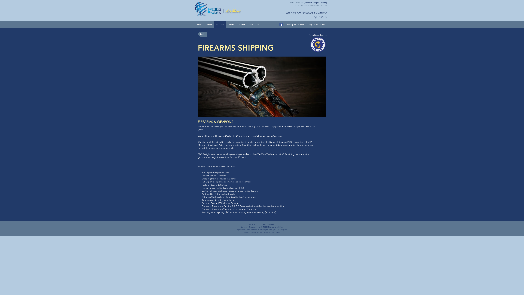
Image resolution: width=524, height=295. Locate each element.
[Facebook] (281, 24)
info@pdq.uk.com (295, 24)
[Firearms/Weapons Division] (315, 5)
